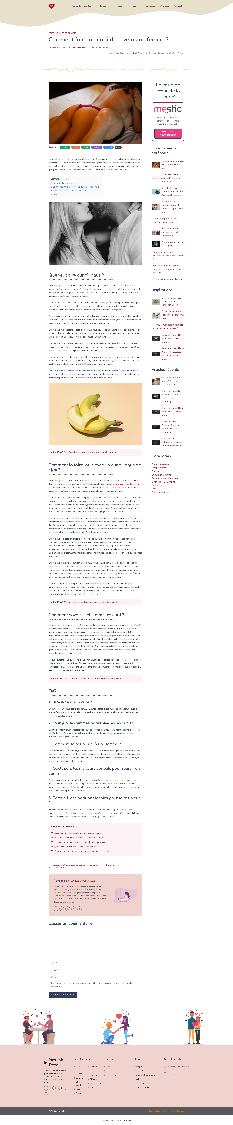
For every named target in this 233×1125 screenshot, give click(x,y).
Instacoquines (95, 1083)
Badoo (78, 1093)
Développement (143, 1083)
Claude (75, 147)
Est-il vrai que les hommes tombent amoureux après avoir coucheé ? (168, 269)
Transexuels (111, 1075)
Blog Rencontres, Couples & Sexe (129, 53)
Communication (142, 1087)
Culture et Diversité (161, 474)
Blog (137, 1059)
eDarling (79, 1078)
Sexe (135, 6)
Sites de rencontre (82, 6)
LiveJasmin (94, 1067)
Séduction (151, 6)
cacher (65, 179)
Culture (139, 1079)
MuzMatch (94, 1075)
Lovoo (92, 1087)
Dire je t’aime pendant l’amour (168, 279)
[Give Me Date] (52, 5)
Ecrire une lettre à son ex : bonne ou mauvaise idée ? (172, 315)
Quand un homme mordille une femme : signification (92, 452)
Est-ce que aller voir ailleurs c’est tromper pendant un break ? (171, 301)
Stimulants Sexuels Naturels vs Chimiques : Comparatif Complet (172, 192)
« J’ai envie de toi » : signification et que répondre (170, 178)
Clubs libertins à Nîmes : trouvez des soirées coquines (172, 338)
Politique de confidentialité (173, 1111)
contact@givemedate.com (178, 1067)
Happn (78, 1089)
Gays (108, 1067)
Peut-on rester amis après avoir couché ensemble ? (171, 232)
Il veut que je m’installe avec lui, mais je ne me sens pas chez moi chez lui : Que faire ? (86, 865)
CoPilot (85, 147)
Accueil (111, 53)
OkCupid (93, 1079)
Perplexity (96, 147)
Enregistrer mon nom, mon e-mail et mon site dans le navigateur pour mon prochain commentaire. (92, 985)
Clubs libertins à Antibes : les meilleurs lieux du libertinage (172, 442)
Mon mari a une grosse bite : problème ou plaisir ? (172, 165)
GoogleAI (108, 147)
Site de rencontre (160, 492)
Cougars (109, 1071)
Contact (178, 6)
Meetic (78, 1067)
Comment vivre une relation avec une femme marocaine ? (95, 678)
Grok (118, 147)
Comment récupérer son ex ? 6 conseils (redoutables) (171, 381)
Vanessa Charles (80, 47)
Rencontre (104, 6)
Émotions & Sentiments (145, 1075)
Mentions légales (153, 1111)
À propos (164, 6)
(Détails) (127, 1120)
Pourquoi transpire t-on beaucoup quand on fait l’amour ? (168, 256)
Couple (121, 6)
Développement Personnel (165, 478)
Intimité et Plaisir (65, 33)
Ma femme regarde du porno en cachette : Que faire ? (93, 602)
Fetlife (92, 1071)
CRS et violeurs (57, 868)
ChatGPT (65, 147)
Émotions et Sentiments (163, 481)
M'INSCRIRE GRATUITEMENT (168, 133)
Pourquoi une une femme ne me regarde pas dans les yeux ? (82, 851)
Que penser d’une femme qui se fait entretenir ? (76, 846)
